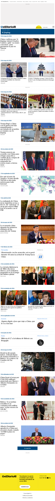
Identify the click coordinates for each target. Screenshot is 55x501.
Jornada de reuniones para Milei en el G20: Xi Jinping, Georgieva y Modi (41, 307)
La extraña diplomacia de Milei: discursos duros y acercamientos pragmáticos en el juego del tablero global (9, 270)
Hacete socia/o (38, 27)
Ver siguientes (27, 448)
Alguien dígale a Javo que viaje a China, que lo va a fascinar (18, 322)
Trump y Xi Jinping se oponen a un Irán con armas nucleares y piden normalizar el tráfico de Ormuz (41, 111)
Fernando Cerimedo (13, 1)
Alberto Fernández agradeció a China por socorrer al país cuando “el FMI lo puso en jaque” (9, 430)
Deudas (30, 1)
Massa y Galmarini (25, 1)
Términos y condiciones (27, 497)
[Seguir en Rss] (49, 477)
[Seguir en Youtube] (48, 477)
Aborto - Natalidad (41, 1)
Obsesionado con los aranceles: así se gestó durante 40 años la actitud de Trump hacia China (18, 254)
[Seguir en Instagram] (45, 477)
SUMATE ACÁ (25, 487)
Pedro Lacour (3, 276)
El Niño (45, 1)
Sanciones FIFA (34, 1)
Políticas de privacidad (27, 495)
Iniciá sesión (45, 27)
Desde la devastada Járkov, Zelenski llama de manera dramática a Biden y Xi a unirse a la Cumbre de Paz (9, 356)
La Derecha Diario (19, 1)
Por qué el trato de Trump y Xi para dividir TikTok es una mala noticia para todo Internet (9, 180)
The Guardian (4, 250)
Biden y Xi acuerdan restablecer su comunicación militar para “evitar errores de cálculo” (9, 405)
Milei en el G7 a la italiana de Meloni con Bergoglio (17, 339)
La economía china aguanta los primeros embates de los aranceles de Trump (8, 228)
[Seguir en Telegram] (43, 477)
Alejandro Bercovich (42, 318)
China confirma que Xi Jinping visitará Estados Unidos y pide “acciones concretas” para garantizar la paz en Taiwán (9, 43)
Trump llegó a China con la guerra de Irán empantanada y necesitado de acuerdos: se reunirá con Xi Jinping (9, 128)
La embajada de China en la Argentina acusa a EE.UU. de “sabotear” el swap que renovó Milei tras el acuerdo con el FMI (9, 205)
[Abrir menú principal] (53, 26)
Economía (3, 318)
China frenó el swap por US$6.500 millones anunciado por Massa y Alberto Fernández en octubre (9, 381)
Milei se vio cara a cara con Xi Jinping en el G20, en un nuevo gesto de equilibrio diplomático (12, 307)
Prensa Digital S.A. (28, 493)
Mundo (3, 336)
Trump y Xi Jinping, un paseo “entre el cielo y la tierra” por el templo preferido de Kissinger (41, 79)
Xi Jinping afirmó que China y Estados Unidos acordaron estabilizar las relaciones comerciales (13, 80)
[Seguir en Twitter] (40, 477)
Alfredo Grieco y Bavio (42, 335)
